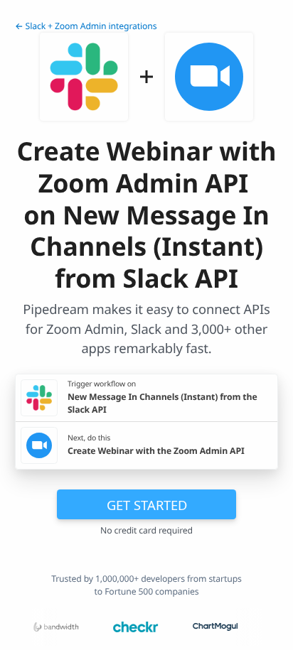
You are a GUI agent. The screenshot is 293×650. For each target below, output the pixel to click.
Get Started (147, 505)
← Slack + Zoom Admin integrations (86, 26)
